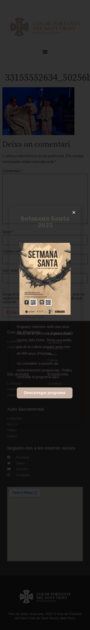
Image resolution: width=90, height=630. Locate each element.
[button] (74, 212)
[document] (45, 315)
